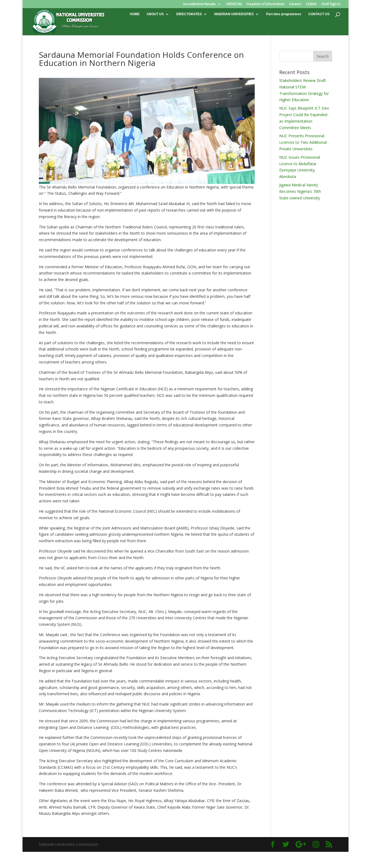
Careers (295, 4)
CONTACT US (318, 14)
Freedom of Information (265, 4)
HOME (135, 14)
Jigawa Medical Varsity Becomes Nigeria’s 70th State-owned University (300, 191)
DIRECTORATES (189, 14)
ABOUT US (155, 14)
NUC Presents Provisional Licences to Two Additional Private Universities (303, 142)
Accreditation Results (199, 4)
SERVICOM (234, 4)
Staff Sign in (331, 4)
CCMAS (311, 4)
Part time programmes (283, 14)
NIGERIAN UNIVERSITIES (234, 14)
